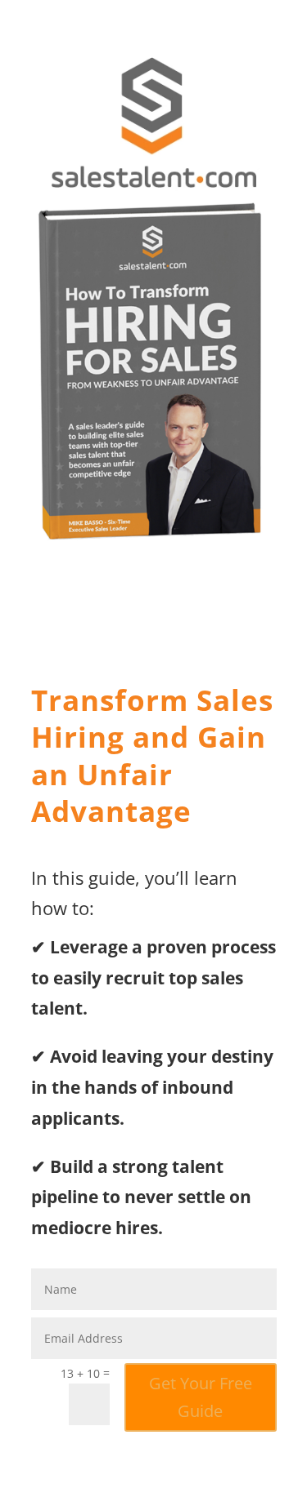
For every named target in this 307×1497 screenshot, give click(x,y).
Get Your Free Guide (200, 1397)
